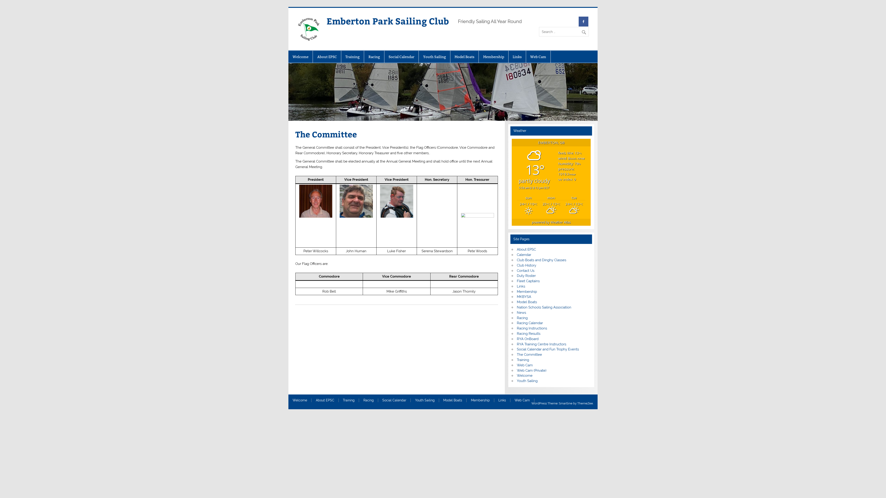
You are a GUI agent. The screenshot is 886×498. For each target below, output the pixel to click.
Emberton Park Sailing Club (387, 21)
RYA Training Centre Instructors (541, 344)
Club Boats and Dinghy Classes (541, 260)
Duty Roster (526, 276)
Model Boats (464, 57)
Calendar (524, 255)
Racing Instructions (532, 328)
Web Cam (538, 57)
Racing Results (528, 334)
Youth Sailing (434, 57)
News (521, 313)
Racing (374, 57)
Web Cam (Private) (531, 370)
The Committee (529, 355)
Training (352, 57)
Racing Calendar (530, 323)
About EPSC (327, 57)
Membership (493, 57)
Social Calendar (401, 57)
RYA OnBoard (528, 339)
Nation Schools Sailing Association (544, 307)
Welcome (300, 57)
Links (517, 57)
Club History (526, 265)
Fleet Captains (528, 281)
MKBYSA (524, 297)
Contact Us (525, 271)
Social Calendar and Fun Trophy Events (548, 349)
